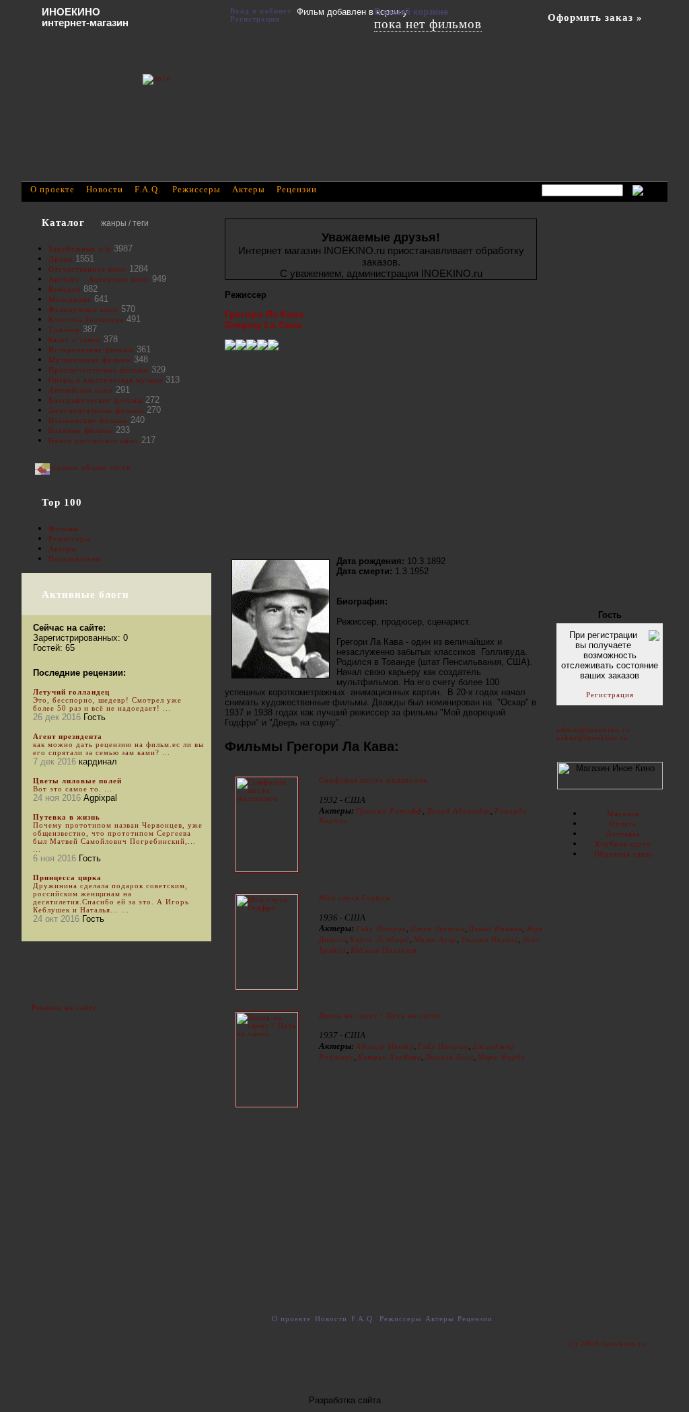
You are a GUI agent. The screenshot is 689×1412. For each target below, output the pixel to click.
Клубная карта (623, 844)
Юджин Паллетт (384, 950)
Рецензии (297, 189)
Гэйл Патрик (381, 929)
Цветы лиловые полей (77, 781)
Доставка (623, 834)
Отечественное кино (87, 269)
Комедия (64, 289)
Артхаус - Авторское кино (98, 279)
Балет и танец (74, 340)
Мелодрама (70, 299)
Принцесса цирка (67, 877)
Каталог (63, 222)
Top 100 (62, 502)
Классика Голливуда (86, 319)
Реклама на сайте (64, 1007)
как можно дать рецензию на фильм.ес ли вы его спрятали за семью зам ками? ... (118, 748)
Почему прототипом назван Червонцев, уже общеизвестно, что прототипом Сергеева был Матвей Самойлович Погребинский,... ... (118, 837)
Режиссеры (69, 539)
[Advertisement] (381, 453)
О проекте (52, 189)
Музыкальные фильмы (89, 360)
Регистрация (610, 695)
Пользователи (74, 559)
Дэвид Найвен (495, 929)
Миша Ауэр (435, 939)
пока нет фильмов (428, 24)
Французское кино (83, 309)
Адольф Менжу (385, 1046)
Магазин (623, 814)
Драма (60, 259)
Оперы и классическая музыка (105, 380)
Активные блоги (85, 594)
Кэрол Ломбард (380, 939)
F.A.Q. (148, 189)
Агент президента (67, 736)
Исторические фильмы (91, 350)
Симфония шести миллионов (373, 780)
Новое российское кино (93, 440)
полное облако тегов (91, 467)
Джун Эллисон (437, 929)
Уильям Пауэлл (489, 939)
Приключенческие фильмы (98, 370)
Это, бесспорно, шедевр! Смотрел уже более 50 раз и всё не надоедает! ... (107, 704)
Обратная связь (623, 854)
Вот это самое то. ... (72, 789)
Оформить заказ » (595, 17)
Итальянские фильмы (88, 420)
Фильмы (63, 528)
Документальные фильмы (96, 410)
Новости (104, 189)
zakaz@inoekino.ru (592, 738)
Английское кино (80, 390)
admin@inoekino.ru (593, 729)
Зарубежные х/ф (79, 249)
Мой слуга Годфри (354, 898)
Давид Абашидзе (459, 811)
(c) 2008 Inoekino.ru (607, 1343)
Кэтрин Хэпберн (389, 1057)
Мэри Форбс (501, 1057)
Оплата (623, 824)
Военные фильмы (80, 430)
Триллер (64, 329)
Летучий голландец (71, 692)
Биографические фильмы (96, 400)
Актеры (62, 549)
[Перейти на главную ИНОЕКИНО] (220, 97)
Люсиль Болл (449, 1057)
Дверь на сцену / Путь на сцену (380, 1015)
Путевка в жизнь (66, 817)
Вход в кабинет (260, 11)
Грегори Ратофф (389, 811)
